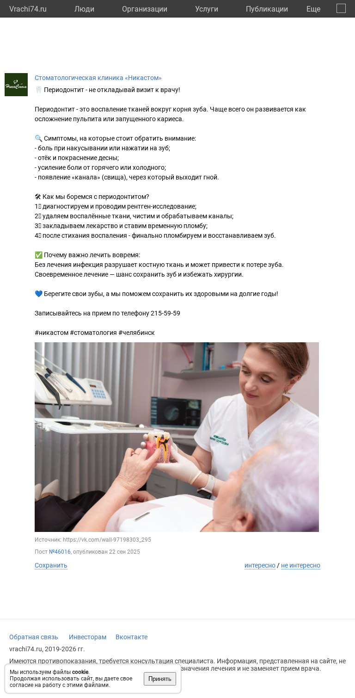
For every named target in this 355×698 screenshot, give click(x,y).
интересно (260, 565)
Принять (159, 678)
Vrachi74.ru (28, 9)
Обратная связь (33, 637)
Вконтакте (131, 637)
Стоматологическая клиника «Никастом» (98, 77)
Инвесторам (87, 637)
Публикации (267, 9)
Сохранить (51, 565)
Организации (144, 9)
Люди (84, 9)
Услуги (206, 9)
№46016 (60, 552)
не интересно (300, 565)
